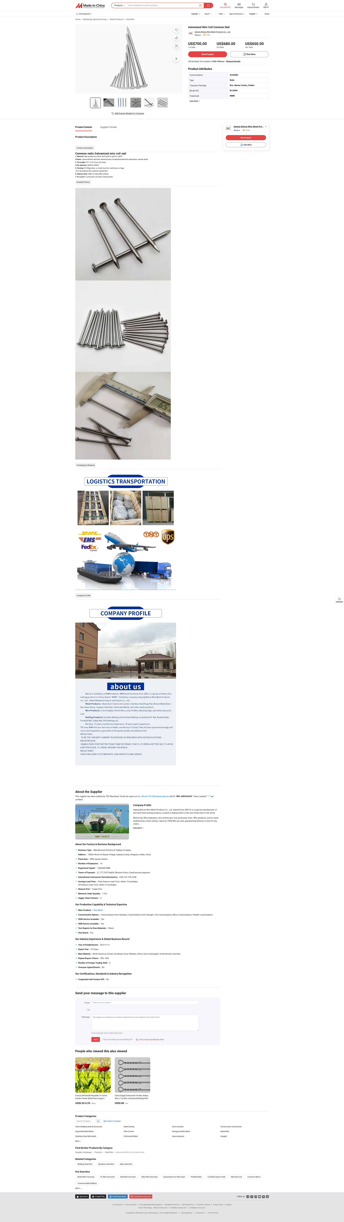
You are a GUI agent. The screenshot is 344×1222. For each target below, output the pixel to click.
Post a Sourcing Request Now (150, 1039)
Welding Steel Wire (84, 1164)
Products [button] (118, 5)
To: (89, 1010)
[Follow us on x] (251, 1196)
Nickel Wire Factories (86, 1176)
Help (221, 13)
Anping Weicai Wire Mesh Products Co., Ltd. (213, 32)
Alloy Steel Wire (126, 1164)
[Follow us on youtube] (259, 1196)
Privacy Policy (213, 1213)
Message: (86, 1017)
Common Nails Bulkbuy (87, 1183)
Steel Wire (130, 19)
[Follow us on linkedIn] (267, 1196)
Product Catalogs (113, 1121)
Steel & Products (116, 19)
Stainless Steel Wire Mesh (85, 1136)
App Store (82, 1196)
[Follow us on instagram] (255, 1196)
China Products (130, 1204)
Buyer (207, 13)
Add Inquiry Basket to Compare (129, 113)
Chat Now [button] (251, 54)
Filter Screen (129, 1131)
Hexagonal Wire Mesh (181, 1131)
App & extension (236, 13)
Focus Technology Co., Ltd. (153, 1213)
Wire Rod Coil (236, 1176)
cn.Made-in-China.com (197, 1208)
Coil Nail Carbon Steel (216, 1176)
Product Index (218, 1204)
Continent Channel (203, 1204)
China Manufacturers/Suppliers (150, 1204)
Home (77, 19)
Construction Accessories (231, 1126)
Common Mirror (254, 1176)
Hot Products (117, 1204)
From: (87, 1002)
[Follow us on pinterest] (263, 1196)
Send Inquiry (208, 54)
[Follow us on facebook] (247, 1196)
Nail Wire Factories (128, 1176)
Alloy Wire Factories (149, 1176)
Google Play (98, 1196)
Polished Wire (196, 1176)
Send (96, 1039)
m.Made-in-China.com (178, 1208)
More (77, 1141)
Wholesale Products (172, 1204)
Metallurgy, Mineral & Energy (95, 19)
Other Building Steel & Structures (88, 1126)
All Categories (84, 13)
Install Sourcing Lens (142, 1196)
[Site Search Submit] (208, 5)
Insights (229, 1204)
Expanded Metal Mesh (84, 1131)
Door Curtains (178, 1126)
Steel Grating (129, 1126)
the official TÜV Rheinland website (153, 796)
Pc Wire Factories (107, 1176)
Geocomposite (178, 1136)
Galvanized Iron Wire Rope (174, 1176)
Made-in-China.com (160, 1208)
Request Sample (233, 61)
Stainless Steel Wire (106, 1164)
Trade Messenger (117, 1196)
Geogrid (223, 1136)
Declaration (200, 1213)
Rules (267, 13)
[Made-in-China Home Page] (90, 5)
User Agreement (186, 1213)
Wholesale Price (188, 1204)
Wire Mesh (98, 910)
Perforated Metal (131, 1136)
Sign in (266, 7)
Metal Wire (224, 1131)
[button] (200, 5)
